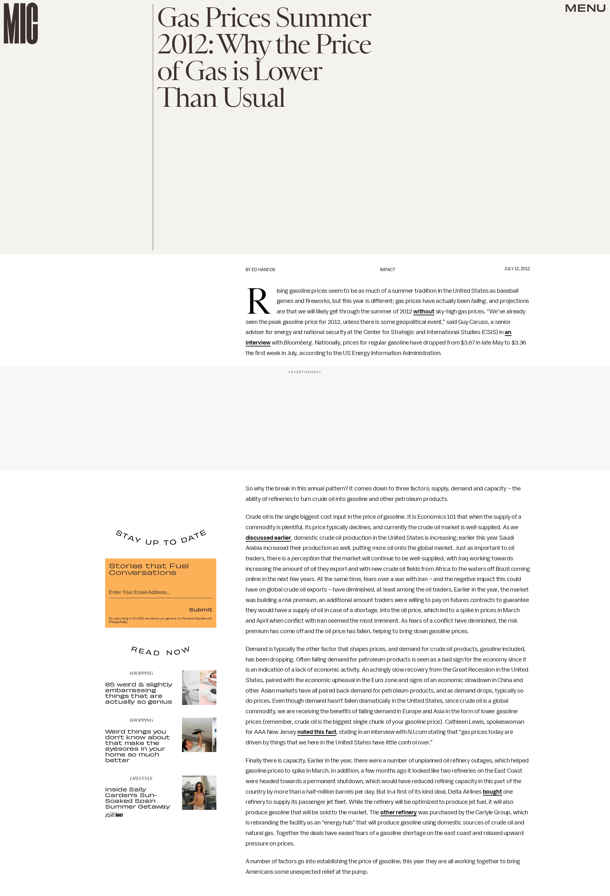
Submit (201, 609)
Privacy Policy (118, 622)
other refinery (398, 812)
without (423, 311)
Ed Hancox (263, 269)
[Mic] (21, 23)
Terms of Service (194, 618)
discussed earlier (268, 538)
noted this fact (316, 732)
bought (492, 792)
